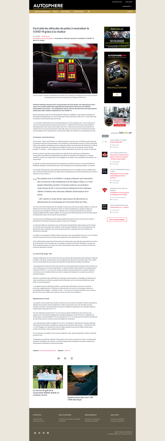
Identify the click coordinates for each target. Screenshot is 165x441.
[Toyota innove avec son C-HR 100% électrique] (82, 380)
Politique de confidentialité (125, 432)
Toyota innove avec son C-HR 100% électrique (80, 398)
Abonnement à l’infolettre (91, 421)
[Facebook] (39, 433)
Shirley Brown (45, 36)
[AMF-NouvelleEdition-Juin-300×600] (117, 103)
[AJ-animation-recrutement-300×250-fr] (117, 48)
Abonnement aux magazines (92, 419)
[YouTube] (48, 433)
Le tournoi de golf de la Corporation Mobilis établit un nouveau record (46, 392)
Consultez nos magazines (117, 419)
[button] (131, 6)
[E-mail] (35, 433)
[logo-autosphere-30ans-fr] (48, 6)
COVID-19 (67, 350)
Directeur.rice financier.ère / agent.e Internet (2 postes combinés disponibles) (119, 157)
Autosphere (36, 38)
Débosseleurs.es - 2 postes (119, 207)
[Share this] (65, 358)
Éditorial (53, 350)
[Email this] (58, 358)
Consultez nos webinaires (117, 421)
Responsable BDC (116, 142)
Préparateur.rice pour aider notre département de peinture (119, 176)
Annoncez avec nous (38, 421)
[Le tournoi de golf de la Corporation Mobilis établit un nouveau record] (48, 377)
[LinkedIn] (44, 433)
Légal (115, 432)
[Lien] (117, 133)
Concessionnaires (47, 38)
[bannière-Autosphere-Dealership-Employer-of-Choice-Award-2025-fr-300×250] (117, 128)
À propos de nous (37, 419)
